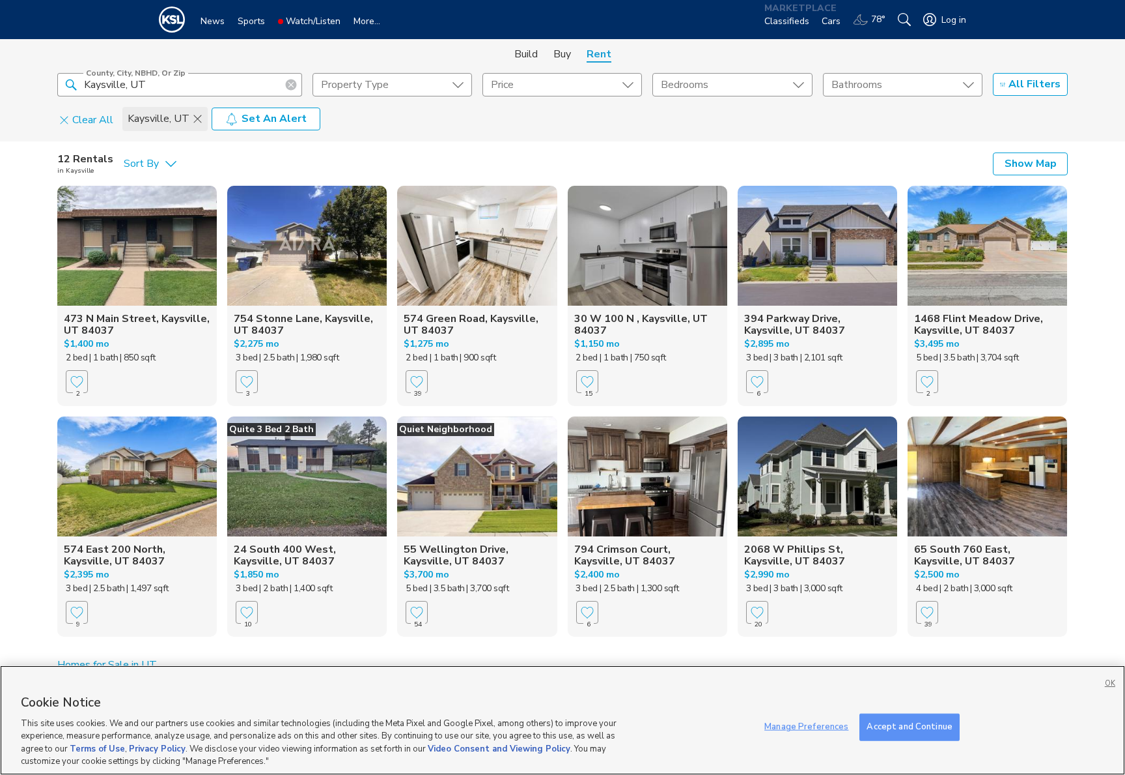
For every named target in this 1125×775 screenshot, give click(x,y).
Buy (562, 54)
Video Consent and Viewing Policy (499, 749)
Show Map (1031, 163)
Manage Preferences (806, 727)
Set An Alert (274, 118)
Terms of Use (97, 749)
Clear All (92, 119)
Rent (599, 54)
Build (526, 54)
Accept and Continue (909, 727)
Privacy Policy (157, 749)
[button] (70, 84)
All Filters (1034, 84)
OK (1110, 683)
